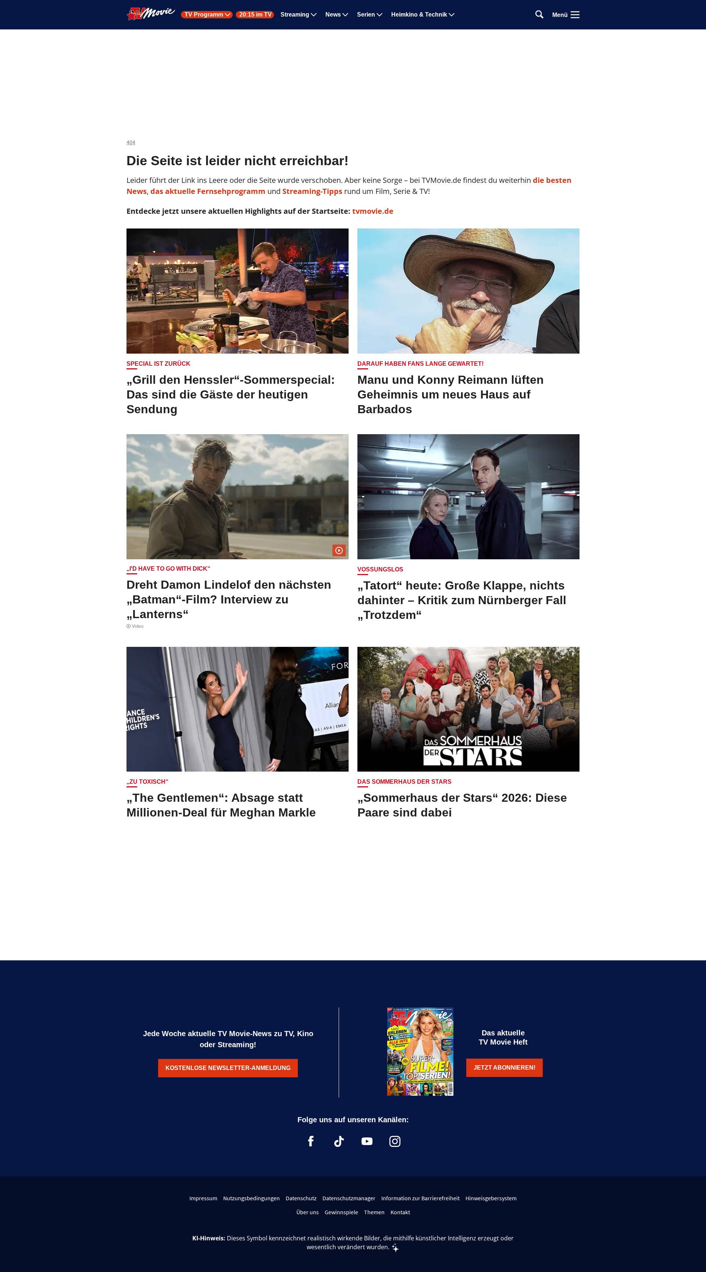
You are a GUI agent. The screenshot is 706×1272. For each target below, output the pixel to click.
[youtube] (367, 1141)
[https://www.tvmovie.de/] (151, 14)
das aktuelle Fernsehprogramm (207, 191)
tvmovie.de (372, 211)
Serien (366, 15)
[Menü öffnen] (575, 14)
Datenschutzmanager (348, 1198)
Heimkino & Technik (419, 15)
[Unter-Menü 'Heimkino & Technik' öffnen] (451, 15)
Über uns (307, 1212)
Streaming (295, 15)
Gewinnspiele (341, 1212)
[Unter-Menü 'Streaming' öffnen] (314, 15)
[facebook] (311, 1141)
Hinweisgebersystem (491, 1198)
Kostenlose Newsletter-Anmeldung (227, 1068)
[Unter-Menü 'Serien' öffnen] (379, 15)
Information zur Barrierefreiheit (420, 1198)
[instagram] (395, 1141)
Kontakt (400, 1212)
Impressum (203, 1198)
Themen (374, 1212)
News (333, 15)
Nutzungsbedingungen (251, 1198)
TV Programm (204, 15)
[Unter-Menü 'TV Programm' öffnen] (228, 15)
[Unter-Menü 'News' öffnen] (345, 15)
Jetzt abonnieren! (504, 1067)
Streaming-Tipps (312, 191)
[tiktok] (339, 1141)
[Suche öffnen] (539, 15)
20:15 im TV (255, 15)
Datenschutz (301, 1198)
